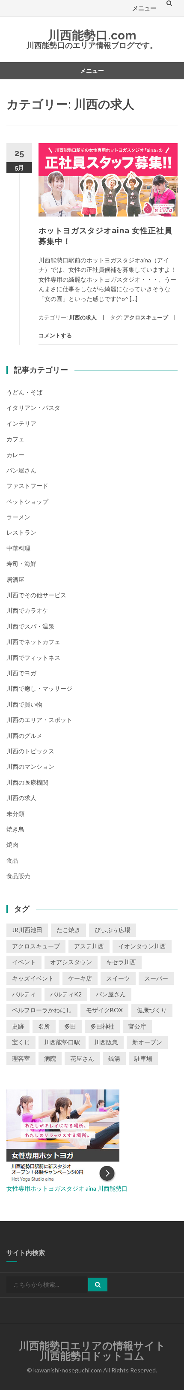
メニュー (144, 8)
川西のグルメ (24, 735)
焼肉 (12, 844)
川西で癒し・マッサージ (39, 688)
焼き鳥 (15, 829)
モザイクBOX (104, 1010)
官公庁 (137, 1026)
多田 (70, 1026)
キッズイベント (33, 978)
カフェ (15, 438)
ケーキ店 (80, 978)
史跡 (18, 1026)
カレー (15, 454)
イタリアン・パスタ (33, 407)
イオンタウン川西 (142, 946)
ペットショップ (27, 501)
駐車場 (143, 1058)
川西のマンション (30, 766)
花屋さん (82, 1058)
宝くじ (21, 1042)
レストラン (21, 532)
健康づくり (152, 1010)
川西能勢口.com (92, 35)
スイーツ (118, 978)
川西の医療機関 (27, 782)
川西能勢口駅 (62, 1042)
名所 (44, 1026)
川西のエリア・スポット (39, 719)
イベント (24, 962)
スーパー (156, 978)
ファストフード (27, 485)
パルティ (24, 994)
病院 (50, 1058)
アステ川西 (89, 946)
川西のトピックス (30, 751)
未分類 (15, 813)
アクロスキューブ (146, 317)
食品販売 (18, 875)
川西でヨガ (21, 673)
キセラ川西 (121, 962)
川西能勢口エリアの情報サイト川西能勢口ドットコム (92, 1350)
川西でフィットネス (33, 657)
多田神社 (102, 1026)
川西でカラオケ (27, 610)
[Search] (97, 1284)
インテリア (21, 423)
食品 (12, 860)
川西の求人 (83, 317)
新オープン (147, 1042)
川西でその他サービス (36, 595)
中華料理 (18, 548)
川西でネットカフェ (33, 641)
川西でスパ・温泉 (30, 626)
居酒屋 (15, 579)
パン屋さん (21, 470)
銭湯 (114, 1058)
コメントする (55, 335)
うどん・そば (24, 392)
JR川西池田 (27, 929)
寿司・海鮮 (21, 563)
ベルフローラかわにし (42, 1010)
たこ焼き (68, 929)
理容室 (21, 1058)
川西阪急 (106, 1042)
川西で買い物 (24, 704)
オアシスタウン (71, 962)
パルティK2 (66, 994)
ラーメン (18, 516)
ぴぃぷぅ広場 (113, 929)
